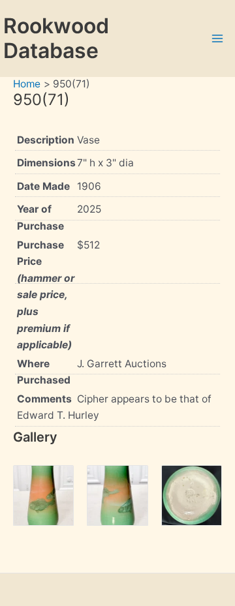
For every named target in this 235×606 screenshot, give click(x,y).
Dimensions (46, 163)
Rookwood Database (56, 38)
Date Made (43, 186)
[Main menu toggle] (218, 38)
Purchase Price (45, 295)
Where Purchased (43, 372)
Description (45, 140)
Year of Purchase (40, 217)
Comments (44, 399)
